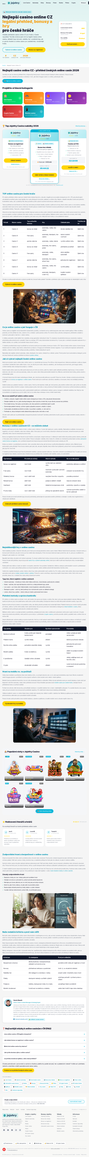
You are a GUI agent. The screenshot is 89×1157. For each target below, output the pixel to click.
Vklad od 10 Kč (61, 1118)
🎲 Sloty (61, 1086)
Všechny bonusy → (81, 126)
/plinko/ (32, 573)
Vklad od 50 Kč (61, 1121)
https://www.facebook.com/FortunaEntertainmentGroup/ (18, 952)
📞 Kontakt (77, 1086)
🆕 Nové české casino (35, 1080)
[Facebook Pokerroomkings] (12, 1130)
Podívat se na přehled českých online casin (18, 1070)
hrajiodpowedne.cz (12, 1150)
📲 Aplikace (7, 1086)
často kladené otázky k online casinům (61, 870)
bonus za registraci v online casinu (22, 379)
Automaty (35, 3)
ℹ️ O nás (68, 1086)
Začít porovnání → (72, 44)
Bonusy (48, 3)
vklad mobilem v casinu (70, 606)
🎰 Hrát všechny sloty (44, 811)
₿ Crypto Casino (63, 1083)
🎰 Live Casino (8, 1080)
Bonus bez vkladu (45, 1118)
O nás (74, 1116)
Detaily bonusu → (15, 164)
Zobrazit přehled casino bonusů (16, 504)
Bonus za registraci (36, 50)
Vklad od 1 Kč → (73, 171)
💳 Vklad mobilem (30, 1086)
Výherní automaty (29, 1118)
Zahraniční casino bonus (47, 1126)
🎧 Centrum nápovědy (16, 1090)
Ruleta (61, 3)
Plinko (67, 3)
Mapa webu (5, 1109)
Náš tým (12, 1109)
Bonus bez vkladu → (44, 178)
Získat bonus (16, 160)
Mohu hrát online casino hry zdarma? (15, 1046)
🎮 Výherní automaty (20, 1080)
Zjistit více (81, 229)
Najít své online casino (13, 422)
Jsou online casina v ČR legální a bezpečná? (17, 1034)
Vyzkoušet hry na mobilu (14, 703)
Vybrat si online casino (13, 50)
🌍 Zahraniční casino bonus (11, 1083)
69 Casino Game (29, 1133)
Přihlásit (83, 3)
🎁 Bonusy (32, 1083)
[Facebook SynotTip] (4, 1130)
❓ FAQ (5, 1090)
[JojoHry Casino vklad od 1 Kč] (73, 153)
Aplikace (59, 1128)
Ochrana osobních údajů (69, 1154)
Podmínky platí (50, 181)
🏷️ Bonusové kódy (43, 1083)
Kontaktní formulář (77, 1126)
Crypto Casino (29, 1131)
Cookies (78, 1154)
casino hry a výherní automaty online (38, 560)
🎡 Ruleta (24, 1083)
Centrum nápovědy (31, 1109)
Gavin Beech (17, 1000)
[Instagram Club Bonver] (16, 1130)
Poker (55, 3)
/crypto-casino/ (48, 614)
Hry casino (28, 1136)
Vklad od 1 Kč (60, 1116)
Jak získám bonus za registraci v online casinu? (19, 1040)
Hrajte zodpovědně (55, 1148)
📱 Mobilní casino (18, 1086)
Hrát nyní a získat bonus (44, 175)
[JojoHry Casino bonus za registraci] (16, 149)
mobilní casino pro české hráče (64, 682)
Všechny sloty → (79, 751)
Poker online (28, 1126)
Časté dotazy (76, 1128)
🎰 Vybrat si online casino (12, 81)
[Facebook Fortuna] (8, 1130)
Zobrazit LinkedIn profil (21, 1019)
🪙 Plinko (53, 1083)
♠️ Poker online (77, 1080)
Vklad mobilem (61, 1126)
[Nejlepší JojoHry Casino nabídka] (44, 156)
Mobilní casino (60, 1131)
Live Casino (26, 3)
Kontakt (23, 1109)
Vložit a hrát (73, 167)
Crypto (74, 3)
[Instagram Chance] (20, 1130)
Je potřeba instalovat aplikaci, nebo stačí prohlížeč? (20, 1058)
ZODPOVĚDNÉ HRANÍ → (76, 1101)
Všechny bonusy (45, 1116)
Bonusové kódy (45, 1123)
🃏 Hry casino (42, 1086)
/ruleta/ (17, 573)
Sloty (42, 3)
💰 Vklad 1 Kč (52, 1086)
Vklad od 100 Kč (61, 1123)
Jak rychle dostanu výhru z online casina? (17, 1052)
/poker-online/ (34, 355)
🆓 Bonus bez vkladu (49, 1080)
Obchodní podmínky (78, 1131)
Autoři (17, 1109)
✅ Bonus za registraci (64, 1080)
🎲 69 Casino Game (76, 1083)
